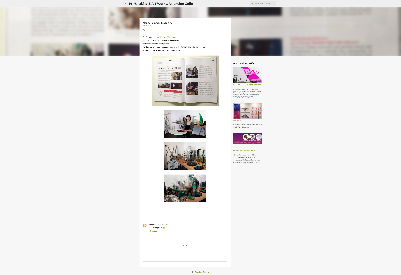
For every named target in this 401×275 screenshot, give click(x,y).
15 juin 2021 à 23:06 (163, 224)
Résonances (237, 120)
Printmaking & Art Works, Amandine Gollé (161, 3)
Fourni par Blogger (202, 272)
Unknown (152, 225)
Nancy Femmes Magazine (164, 37)
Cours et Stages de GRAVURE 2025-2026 (247, 85)
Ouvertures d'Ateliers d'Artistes (244, 151)
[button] (144, 29)
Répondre (153, 231)
